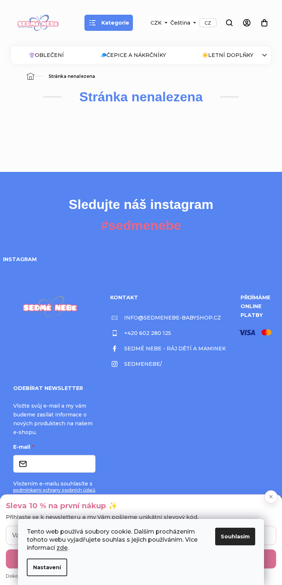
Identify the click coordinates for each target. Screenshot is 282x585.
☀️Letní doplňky (227, 55)
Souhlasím (235, 536)
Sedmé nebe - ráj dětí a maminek (175, 348)
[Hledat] (229, 22)
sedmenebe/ (143, 364)
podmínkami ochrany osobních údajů (54, 490)
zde (62, 547)
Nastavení (47, 567)
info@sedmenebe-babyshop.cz (172, 317)
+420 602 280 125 (147, 333)
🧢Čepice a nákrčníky (133, 55)
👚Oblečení (46, 55)
